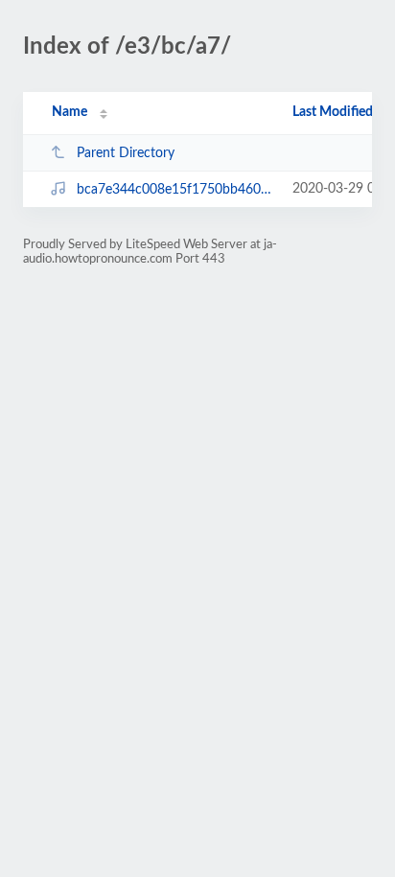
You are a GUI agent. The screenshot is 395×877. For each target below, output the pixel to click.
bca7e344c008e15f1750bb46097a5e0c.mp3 (175, 189)
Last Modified (332, 112)
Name (69, 112)
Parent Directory (125, 153)
